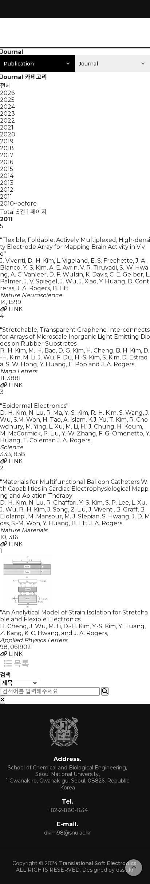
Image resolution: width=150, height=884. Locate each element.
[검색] (104, 691)
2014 (6, 175)
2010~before (18, 203)
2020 (7, 134)
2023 (7, 113)
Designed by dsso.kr (108, 870)
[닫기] (2, 700)
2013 (6, 182)
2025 (7, 99)
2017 (6, 155)
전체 (5, 85)
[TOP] (134, 868)
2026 (7, 92)
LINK (15, 309)
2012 (6, 189)
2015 (6, 169)
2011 (6, 196)
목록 (20, 663)
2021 (6, 127)
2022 (7, 120)
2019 (6, 141)
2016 (6, 162)
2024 (7, 106)
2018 (7, 148)
